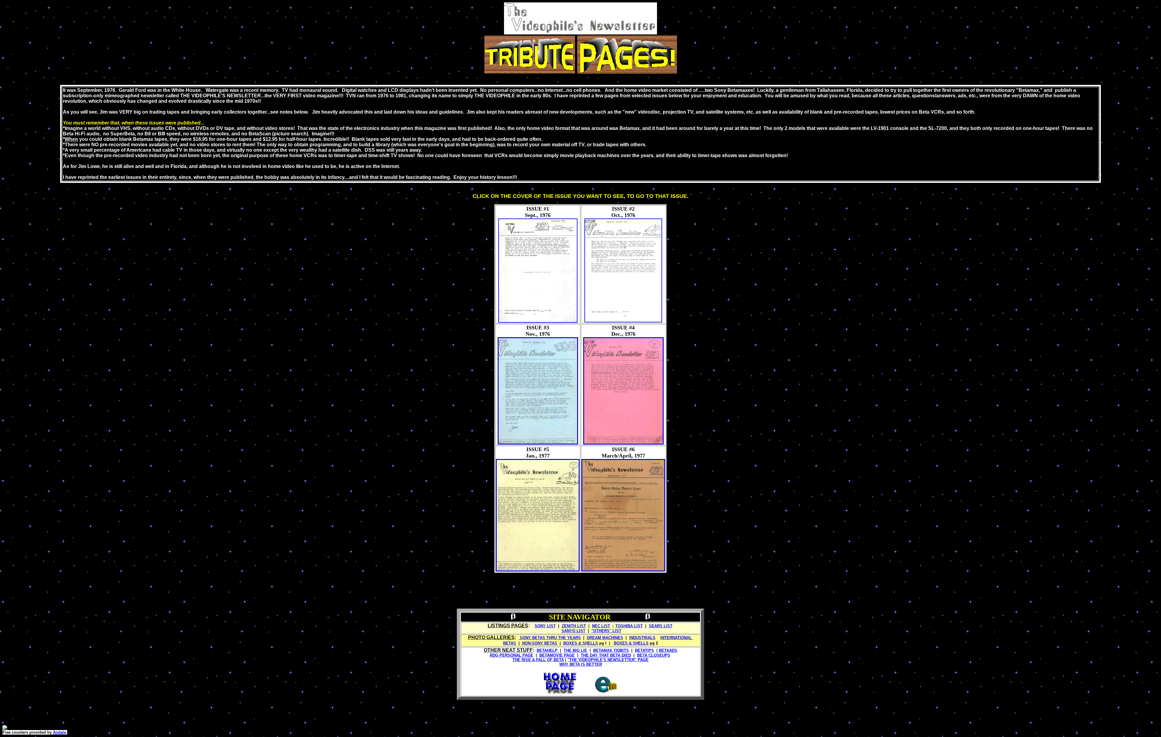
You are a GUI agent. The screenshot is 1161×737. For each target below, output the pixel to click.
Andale (59, 732)
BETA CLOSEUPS (653, 655)
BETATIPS (644, 650)
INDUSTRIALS (642, 637)
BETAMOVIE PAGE (557, 655)
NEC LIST (601, 626)
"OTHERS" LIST (606, 631)
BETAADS (668, 650)
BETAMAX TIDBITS (611, 650)
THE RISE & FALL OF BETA (538, 660)
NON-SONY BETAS (539, 643)
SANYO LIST (573, 631)
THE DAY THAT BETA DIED (606, 655)
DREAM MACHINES (605, 637)
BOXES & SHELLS (580, 643)
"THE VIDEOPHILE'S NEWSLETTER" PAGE (608, 660)
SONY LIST (545, 626)
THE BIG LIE (575, 650)
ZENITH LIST (574, 626)
